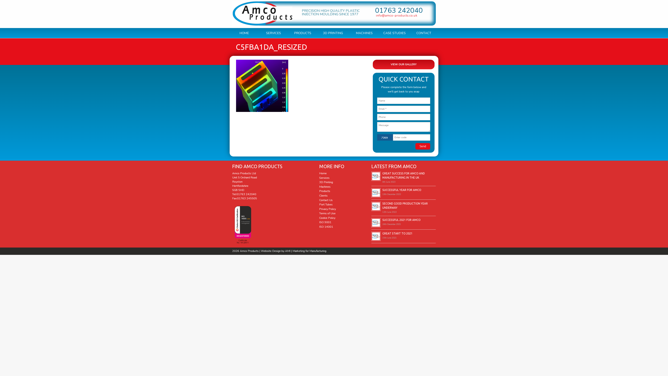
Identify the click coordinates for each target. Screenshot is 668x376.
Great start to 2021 (397, 233)
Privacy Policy (327, 209)
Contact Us (326, 200)
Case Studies (394, 33)
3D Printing (333, 33)
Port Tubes (326, 204)
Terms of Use (327, 213)
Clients (323, 196)
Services (273, 33)
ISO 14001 (326, 227)
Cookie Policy (327, 218)
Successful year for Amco (401, 189)
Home (244, 33)
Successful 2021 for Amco (401, 219)
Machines (364, 33)
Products (302, 33)
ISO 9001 (325, 222)
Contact (423, 33)
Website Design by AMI (275, 251)
